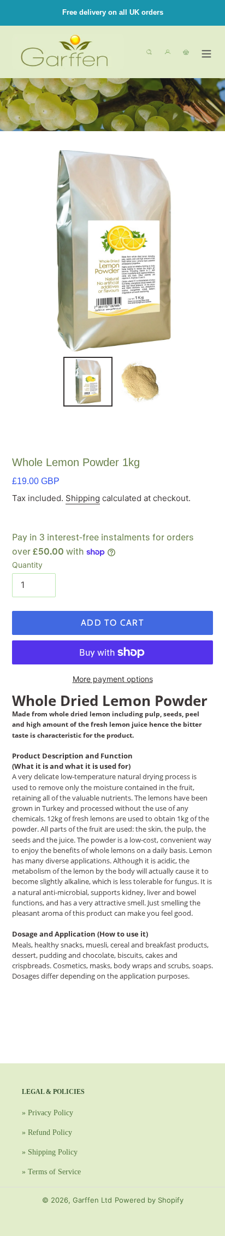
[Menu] (206, 52)
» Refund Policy (47, 1132)
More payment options (113, 679)
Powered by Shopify (149, 1200)
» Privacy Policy (47, 1113)
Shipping (83, 498)
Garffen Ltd (92, 1200)
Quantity (27, 564)
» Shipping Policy (50, 1152)
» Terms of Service (51, 1172)
